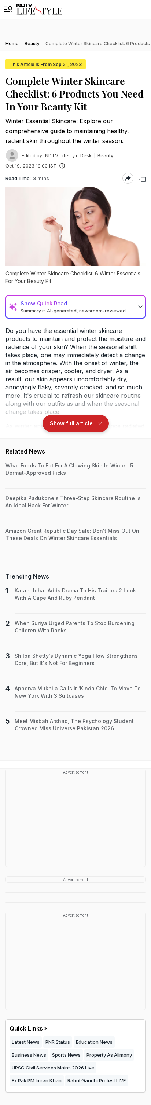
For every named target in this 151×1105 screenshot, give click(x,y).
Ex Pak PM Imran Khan (37, 1080)
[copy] (142, 178)
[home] (39, 9)
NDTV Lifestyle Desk (68, 155)
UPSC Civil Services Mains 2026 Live (53, 1068)
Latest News (26, 1042)
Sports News (66, 1055)
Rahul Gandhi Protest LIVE (96, 1080)
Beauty (105, 155)
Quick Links (26, 1028)
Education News (94, 1042)
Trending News (27, 576)
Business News (29, 1055)
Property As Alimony (109, 1055)
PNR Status (57, 1042)
